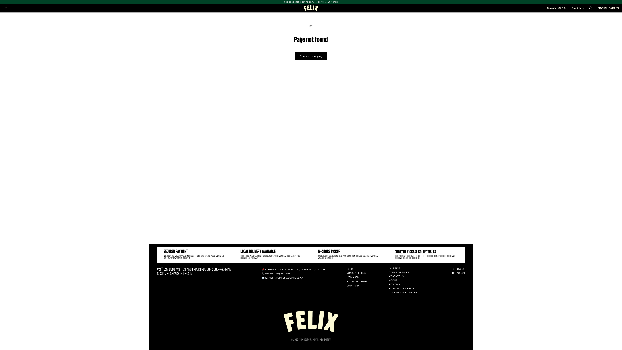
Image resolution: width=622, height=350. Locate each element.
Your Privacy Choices (403, 292)
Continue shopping (311, 56)
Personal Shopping (401, 288)
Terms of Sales (399, 272)
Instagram (458, 273)
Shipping (394, 268)
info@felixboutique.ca (289, 278)
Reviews (394, 284)
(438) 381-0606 (282, 273)
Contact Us (396, 276)
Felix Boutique (305, 339)
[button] (6, 8)
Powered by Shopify (322, 339)
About (393, 280)
